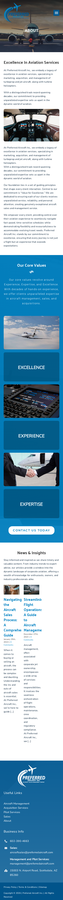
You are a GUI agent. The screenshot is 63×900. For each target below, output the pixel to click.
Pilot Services (12, 812)
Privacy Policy (10, 887)
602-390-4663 (19, 841)
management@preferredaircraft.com (32, 863)
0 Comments (8, 643)
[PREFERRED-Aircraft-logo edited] (16, 3)
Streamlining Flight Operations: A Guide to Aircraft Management (35, 614)
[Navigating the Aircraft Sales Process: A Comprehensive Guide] (11, 590)
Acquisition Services (16, 808)
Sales (7, 816)
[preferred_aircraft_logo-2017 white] (31, 766)
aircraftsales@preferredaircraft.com (31, 852)
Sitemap (43, 887)
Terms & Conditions (27, 887)
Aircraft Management (16, 803)
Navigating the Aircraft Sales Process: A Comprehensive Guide (17, 617)
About (7, 821)
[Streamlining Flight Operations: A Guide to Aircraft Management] (31, 590)
